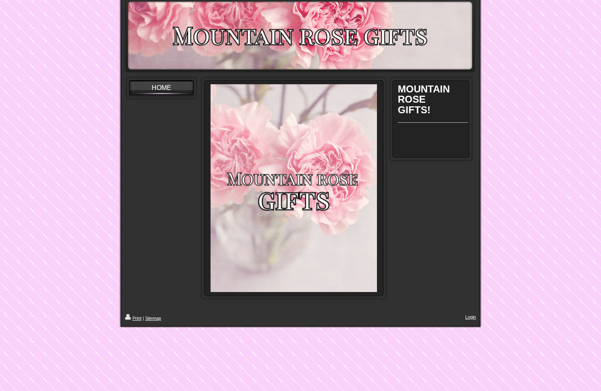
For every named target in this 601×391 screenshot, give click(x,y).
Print (136, 318)
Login (470, 317)
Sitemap (153, 318)
